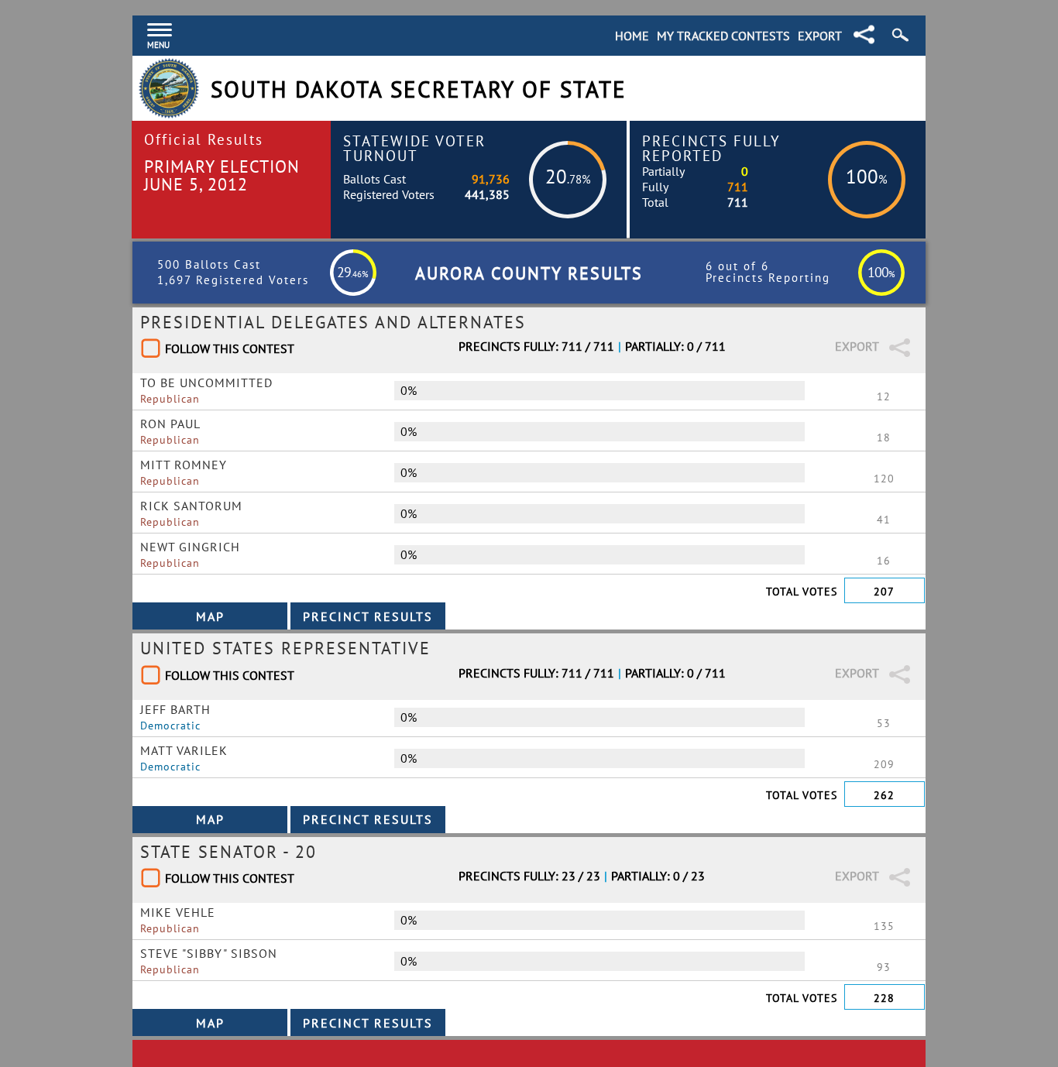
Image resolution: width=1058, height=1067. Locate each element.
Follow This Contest (229, 348)
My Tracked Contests (723, 35)
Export (820, 35)
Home (632, 35)
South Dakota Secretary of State (419, 89)
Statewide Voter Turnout (414, 148)
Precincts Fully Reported (711, 148)
